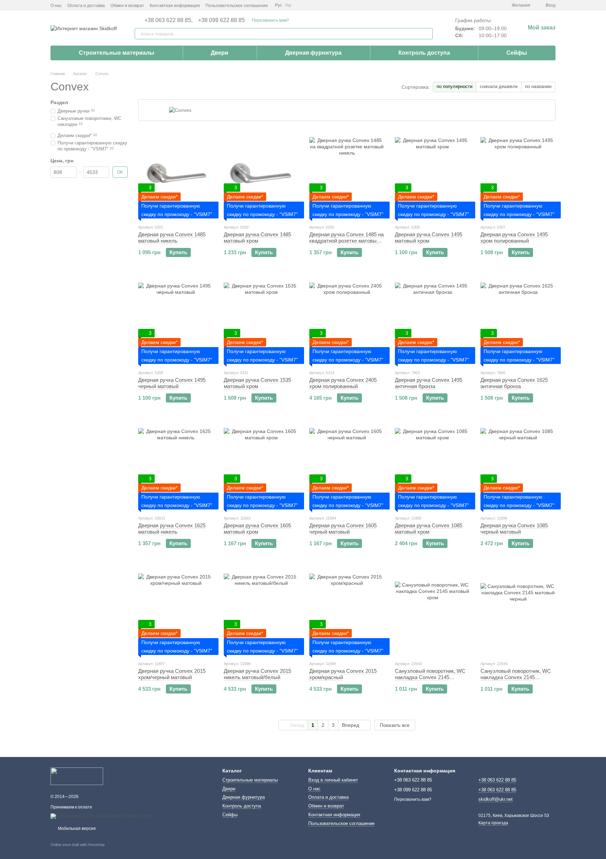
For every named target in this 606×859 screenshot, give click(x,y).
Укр (288, 5)
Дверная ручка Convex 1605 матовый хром (257, 528)
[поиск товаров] (427, 33)
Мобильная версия (76, 828)
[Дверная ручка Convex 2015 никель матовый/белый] (261, 611)
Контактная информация (175, 5)
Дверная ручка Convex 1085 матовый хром (428, 528)
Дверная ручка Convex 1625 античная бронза (514, 383)
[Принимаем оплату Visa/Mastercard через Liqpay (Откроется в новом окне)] (101, 815)
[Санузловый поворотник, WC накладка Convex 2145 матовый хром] (432, 611)
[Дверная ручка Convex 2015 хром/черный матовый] (175, 611)
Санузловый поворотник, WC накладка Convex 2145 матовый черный (515, 677)
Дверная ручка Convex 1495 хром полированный (514, 237)
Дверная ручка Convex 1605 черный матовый (343, 528)
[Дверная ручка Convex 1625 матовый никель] (175, 465)
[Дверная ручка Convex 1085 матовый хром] (432, 465)
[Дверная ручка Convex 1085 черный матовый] (518, 465)
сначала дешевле (499, 86)
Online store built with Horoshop (77, 845)
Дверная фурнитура (313, 53)
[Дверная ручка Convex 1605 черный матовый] (346, 465)
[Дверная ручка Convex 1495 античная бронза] (432, 320)
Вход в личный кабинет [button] (333, 780)
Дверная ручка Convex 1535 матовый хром (257, 383)
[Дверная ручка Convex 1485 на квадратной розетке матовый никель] (346, 174)
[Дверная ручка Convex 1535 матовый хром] (261, 320)
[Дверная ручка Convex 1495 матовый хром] (432, 174)
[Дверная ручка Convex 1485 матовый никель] (175, 174)
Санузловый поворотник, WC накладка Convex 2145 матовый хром (430, 677)
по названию (538, 86)
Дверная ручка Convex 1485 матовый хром (257, 237)
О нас (56, 5)
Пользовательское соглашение (237, 5)
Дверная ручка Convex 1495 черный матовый (172, 383)
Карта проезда (493, 822)
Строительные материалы (116, 53)
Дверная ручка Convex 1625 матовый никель (172, 528)
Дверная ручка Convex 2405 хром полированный (343, 383)
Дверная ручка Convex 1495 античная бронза (428, 383)
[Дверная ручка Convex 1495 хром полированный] (518, 174)
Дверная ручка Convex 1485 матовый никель (172, 237)
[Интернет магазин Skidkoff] (76, 775)
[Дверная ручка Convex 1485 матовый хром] (261, 174)
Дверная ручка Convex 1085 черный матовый (514, 528)
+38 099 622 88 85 (221, 20)
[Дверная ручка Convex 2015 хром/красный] (346, 611)
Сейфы (516, 53)
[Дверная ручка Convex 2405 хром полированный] (346, 320)
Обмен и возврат (127, 5)
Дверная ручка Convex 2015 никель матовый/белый (257, 674)
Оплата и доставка (86, 5)
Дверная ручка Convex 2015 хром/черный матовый (172, 674)
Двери (219, 53)
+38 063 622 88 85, (168, 20)
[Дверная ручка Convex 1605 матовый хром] (261, 465)
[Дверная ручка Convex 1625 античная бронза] (518, 320)
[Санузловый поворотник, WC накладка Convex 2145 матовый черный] (518, 611)
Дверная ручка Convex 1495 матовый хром (428, 237)
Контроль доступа (424, 53)
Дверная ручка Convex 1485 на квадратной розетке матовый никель (346, 240)
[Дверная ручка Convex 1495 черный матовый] (175, 320)
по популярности (454, 86)
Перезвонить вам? (270, 20)
